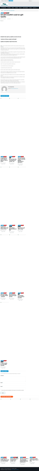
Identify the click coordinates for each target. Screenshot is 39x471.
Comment (2, 375)
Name (2, 382)
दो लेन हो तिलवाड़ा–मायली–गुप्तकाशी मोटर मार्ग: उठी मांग (21, 296)
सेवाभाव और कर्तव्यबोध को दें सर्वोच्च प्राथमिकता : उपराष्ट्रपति (4, 295)
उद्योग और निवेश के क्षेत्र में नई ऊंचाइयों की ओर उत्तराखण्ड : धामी (12, 160)
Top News (8, 7)
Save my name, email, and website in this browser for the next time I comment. (13, 390)
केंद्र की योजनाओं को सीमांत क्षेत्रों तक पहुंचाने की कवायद (12, 295)
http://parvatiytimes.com (14, 88)
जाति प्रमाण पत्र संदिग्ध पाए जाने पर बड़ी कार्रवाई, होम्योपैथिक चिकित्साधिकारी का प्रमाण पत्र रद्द (24, 460)
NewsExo (13, 469)
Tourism (16, 7)
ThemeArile (17, 469)
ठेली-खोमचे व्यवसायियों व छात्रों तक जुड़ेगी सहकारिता (9, 10)
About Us (34, 7)
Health (20, 7)
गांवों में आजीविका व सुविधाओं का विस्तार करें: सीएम (13, 229)
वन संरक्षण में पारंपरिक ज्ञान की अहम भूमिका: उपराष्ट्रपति (4, 364)
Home (2, 10)
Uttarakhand (3, 7)
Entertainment (25, 7)
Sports (30, 7)
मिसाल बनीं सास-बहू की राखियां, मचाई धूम (21, 228)
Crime (13, 7)
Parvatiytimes (4, 18)
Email (2, 386)
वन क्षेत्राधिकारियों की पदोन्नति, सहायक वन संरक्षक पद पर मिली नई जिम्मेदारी (4, 159)
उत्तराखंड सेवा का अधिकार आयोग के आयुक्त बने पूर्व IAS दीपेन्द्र (4, 228)
